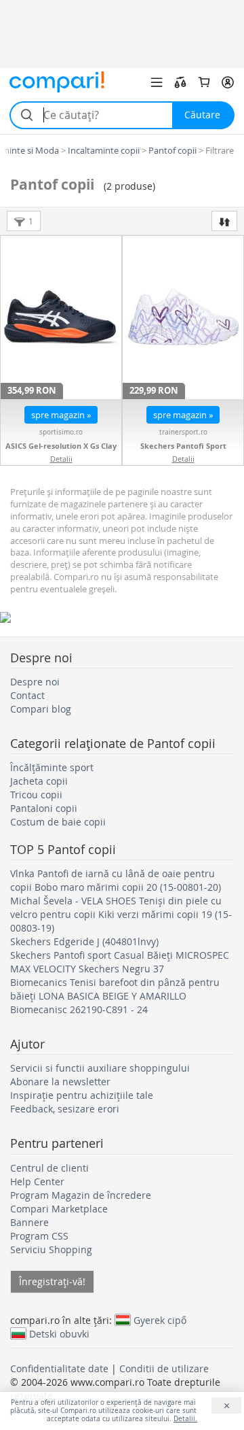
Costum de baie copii (58, 821)
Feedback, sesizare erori (64, 1108)
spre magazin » (61, 415)
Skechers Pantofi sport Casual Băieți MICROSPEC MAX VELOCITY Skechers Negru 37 (119, 962)
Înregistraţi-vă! (52, 1281)
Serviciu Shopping (51, 1249)
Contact (27, 695)
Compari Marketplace (59, 1208)
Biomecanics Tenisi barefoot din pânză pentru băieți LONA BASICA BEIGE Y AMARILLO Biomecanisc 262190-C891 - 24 (115, 996)
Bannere (29, 1222)
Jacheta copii (39, 780)
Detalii (61, 459)
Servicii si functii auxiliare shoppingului (100, 1067)
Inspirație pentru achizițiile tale (81, 1095)
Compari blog (40, 708)
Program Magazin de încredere (80, 1195)
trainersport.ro (183, 432)
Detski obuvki (59, 1333)
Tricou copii (36, 794)
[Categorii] (156, 82)
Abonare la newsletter (60, 1081)
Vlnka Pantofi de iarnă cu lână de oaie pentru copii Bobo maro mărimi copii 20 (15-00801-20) (115, 880)
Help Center (37, 1181)
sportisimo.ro (61, 432)
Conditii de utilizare (164, 1368)
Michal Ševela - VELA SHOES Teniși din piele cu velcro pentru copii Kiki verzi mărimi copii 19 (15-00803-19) (121, 914)
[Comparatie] (180, 82)
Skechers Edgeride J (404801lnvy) (84, 941)
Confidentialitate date (59, 1368)
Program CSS (39, 1235)
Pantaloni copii (43, 808)
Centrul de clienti (49, 1167)
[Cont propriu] (228, 82)
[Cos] (204, 82)
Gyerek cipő (160, 1320)
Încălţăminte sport (52, 767)
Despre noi (35, 681)
